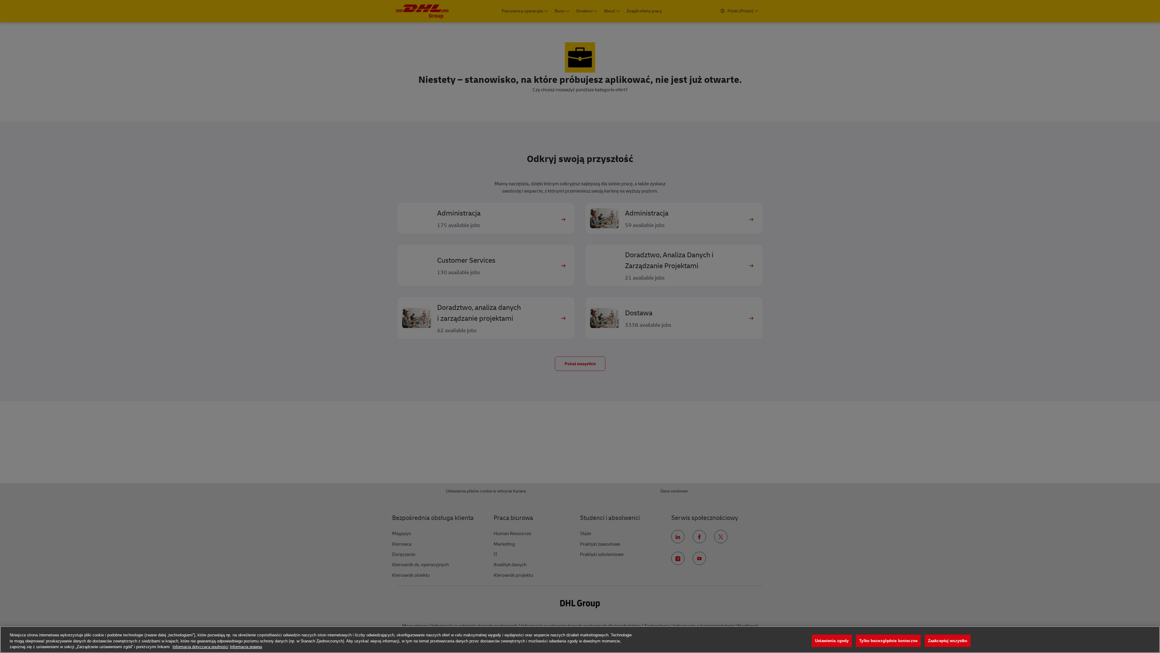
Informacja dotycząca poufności (200, 647)
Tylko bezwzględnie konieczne (888, 640)
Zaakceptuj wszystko (947, 640)
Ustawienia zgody (832, 640)
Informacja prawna (246, 647)
